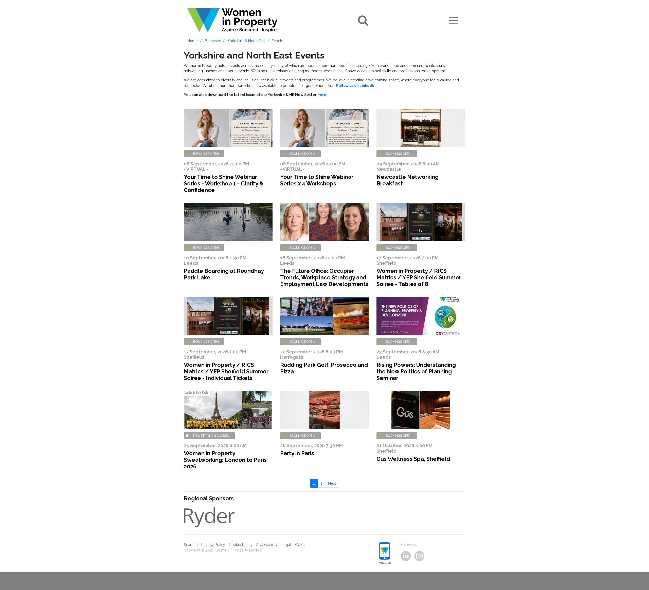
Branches (213, 41)
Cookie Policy (241, 544)
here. (322, 94)
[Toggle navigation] (453, 20)
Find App (384, 562)
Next (332, 483)
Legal (286, 544)
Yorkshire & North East (247, 41)
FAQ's (300, 544)
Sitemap (191, 544)
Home (192, 41)
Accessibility (267, 544)
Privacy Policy (213, 544)
